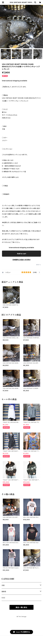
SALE (3, 598)
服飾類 (4, 591)
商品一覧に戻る (21, 607)
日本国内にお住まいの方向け (21, 259)
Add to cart (21, 254)
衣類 (3, 585)
